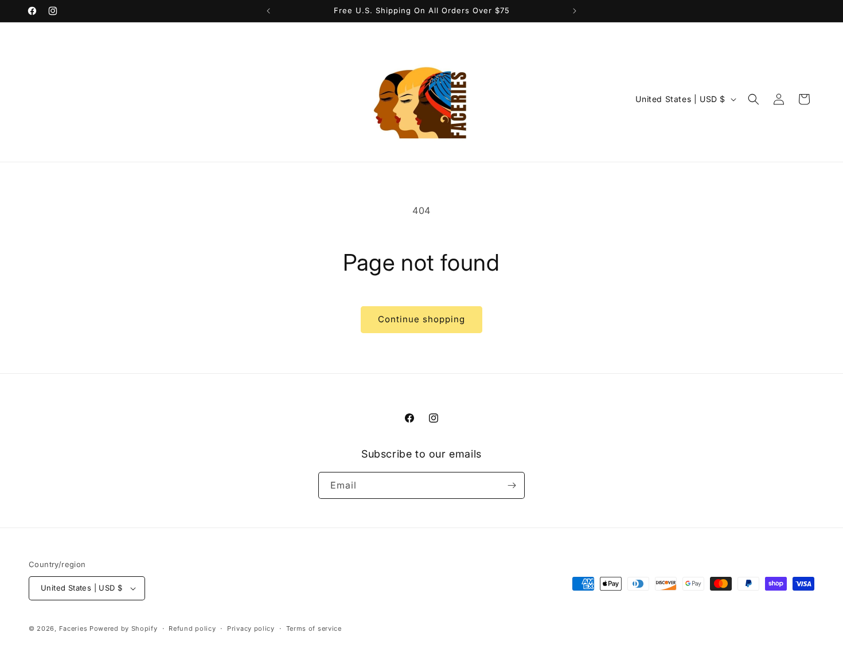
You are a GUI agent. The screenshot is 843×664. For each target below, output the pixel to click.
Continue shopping (421, 319)
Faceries (73, 628)
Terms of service (314, 628)
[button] (753, 99)
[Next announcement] (574, 11)
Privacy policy (251, 628)
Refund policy (192, 628)
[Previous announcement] (268, 11)
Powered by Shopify (123, 628)
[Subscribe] (511, 485)
